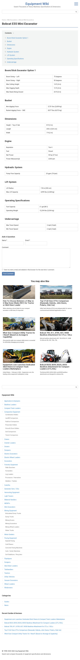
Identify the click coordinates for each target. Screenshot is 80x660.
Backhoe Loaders (10, 405)
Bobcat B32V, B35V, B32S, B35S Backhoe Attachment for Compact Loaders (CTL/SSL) (54, 367)
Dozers (6, 446)
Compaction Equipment (12, 412)
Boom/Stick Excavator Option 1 (17, 38)
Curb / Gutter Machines (12, 551)
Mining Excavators (11, 523)
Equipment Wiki (37, 4)
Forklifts (7, 485)
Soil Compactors (10, 432)
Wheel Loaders (9, 584)
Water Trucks (9, 530)
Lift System (11, 55)
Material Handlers (10, 500)
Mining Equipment (10, 511)
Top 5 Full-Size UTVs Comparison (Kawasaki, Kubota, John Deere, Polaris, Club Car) (54, 303)
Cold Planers (9, 544)
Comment (5, 247)
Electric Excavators (10, 454)
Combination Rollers (11, 415)
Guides (6, 602)
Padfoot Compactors (12, 421)
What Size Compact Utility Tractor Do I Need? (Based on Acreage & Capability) (19, 335)
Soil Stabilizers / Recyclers (13, 554)
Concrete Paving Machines (13, 548)
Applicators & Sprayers (12, 401)
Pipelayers (8, 559)
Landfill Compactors (11, 418)
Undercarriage (11, 62)
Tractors (7, 573)
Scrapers (7, 562)
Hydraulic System (13, 52)
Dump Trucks (9, 517)
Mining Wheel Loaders (12, 527)
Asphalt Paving (10, 541)
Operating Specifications (15, 59)
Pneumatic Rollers (11, 425)
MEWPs (7, 503)
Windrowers (8, 588)
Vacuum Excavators (11, 580)
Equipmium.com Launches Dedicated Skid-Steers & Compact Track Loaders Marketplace (19, 367)
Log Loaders (9, 474)
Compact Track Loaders (12, 408)
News (6, 605)
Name (4, 240)
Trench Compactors (11, 435)
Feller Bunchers (10, 467)
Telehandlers (8, 569)
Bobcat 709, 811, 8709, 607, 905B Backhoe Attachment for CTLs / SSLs (56, 334)
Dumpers (7, 450)
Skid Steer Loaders (11, 566)
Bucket (9, 41)
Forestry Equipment (11, 465)
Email (27, 240)
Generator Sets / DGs (11, 489)
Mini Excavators (9, 507)
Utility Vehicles (9, 577)
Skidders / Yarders (11, 481)
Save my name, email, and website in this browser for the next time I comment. (29, 270)
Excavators (8, 461)
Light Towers (8, 496)
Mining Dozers (9, 520)
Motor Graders (9, 534)
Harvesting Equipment (11, 492)
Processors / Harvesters (13, 477)
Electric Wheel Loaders (12, 457)
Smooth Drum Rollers (12, 428)
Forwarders (8, 471)
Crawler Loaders (10, 443)
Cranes (6, 439)
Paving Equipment (10, 538)
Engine (9, 48)
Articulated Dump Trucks (13, 513)
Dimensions (11, 45)
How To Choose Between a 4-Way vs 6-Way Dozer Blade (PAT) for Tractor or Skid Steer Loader (18, 303)
